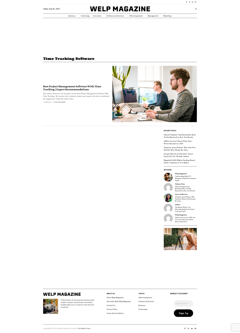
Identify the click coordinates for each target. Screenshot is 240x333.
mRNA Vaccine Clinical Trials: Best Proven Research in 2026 (178, 142)
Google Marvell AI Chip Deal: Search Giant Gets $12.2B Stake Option (178, 154)
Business (142, 305)
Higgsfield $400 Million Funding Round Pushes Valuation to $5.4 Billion (179, 161)
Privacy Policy (112, 309)
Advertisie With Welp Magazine (119, 301)
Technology (143, 309)
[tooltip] (186, 2)
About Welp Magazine (115, 298)
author (177, 205)
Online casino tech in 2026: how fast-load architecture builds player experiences (185, 220)
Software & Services (146, 301)
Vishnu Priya (180, 184)
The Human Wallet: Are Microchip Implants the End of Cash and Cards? (184, 209)
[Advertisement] (120, 36)
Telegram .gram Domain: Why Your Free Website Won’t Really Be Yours (180, 148)
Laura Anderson (181, 194)
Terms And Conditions (115, 313)
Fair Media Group (84, 328)
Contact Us (111, 305)
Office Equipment (145, 298)
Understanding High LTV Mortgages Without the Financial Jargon (185, 178)
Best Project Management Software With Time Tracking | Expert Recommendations (72, 88)
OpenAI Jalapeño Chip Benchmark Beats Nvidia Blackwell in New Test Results (180, 135)
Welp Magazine (60, 102)
